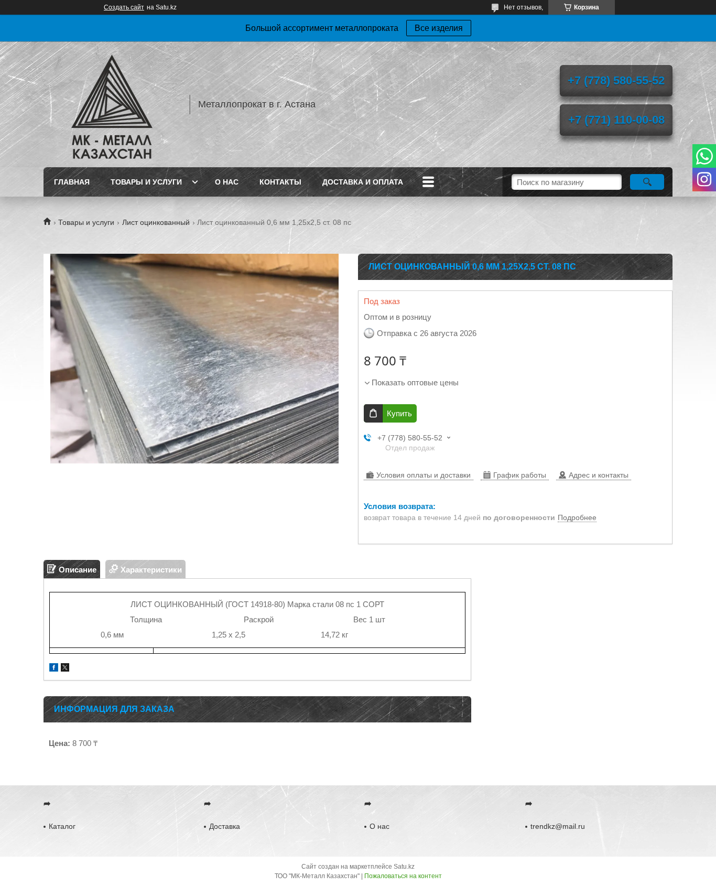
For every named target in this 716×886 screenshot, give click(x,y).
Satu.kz (404, 866)
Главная (72, 182)
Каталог (62, 826)
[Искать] (647, 182)
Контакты (280, 182)
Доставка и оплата (362, 182)
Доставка (224, 826)
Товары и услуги (146, 182)
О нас (226, 182)
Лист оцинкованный (156, 222)
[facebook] (53, 668)
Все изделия (439, 28)
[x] (65, 668)
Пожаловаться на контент (403, 876)
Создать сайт (124, 7)
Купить (399, 413)
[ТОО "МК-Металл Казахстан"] (112, 104)
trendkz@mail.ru (557, 826)
